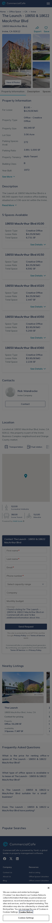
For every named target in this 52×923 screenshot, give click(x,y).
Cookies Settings (26, 918)
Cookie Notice (25, 912)
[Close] (48, 888)
